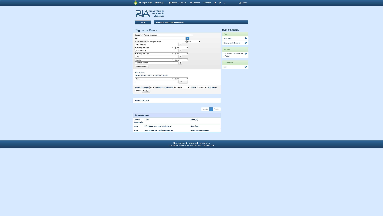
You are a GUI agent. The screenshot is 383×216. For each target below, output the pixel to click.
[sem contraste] (219, 3)
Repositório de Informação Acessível (170, 22)
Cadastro (196, 2)
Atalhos (208, 2)
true (225, 67)
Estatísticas (192, 143)
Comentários (180, 143)
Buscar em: (139, 35)
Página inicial (146, 2)
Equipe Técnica (204, 143)
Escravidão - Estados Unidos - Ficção (234, 55)
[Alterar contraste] (215, 3)
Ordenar (193, 87)
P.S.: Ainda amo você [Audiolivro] (158, 126)
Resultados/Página (142, 87)
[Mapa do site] (224, 3)
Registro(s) (212, 87)
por (136, 38)
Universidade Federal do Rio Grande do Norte (185, 145)
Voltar (143, 22)
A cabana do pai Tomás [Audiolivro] (159, 130)
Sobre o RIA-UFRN (178, 2)
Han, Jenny (195, 126)
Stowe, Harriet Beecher (200, 130)
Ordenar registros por (164, 87)
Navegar (161, 2)
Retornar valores (141, 66)
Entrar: (244, 2)
